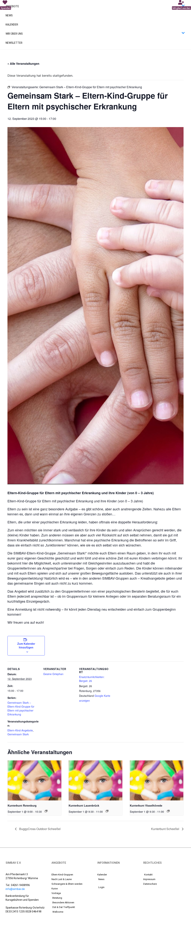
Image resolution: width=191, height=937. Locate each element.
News (9, 15)
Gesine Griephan (53, 674)
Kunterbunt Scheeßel (165, 829)
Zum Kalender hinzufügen (26, 645)
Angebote (12, 6)
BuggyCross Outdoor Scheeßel (39, 829)
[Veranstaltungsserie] (46, 811)
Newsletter (14, 42)
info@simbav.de (15, 889)
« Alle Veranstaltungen (23, 63)
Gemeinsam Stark (18, 734)
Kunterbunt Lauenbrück (84, 805)
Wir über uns (14, 33)
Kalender (12, 24)
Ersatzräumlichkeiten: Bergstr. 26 (91, 679)
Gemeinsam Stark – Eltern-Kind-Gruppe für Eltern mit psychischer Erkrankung (20, 708)
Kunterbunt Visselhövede (146, 805)
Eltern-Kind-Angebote (20, 730)
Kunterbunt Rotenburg (22, 805)
